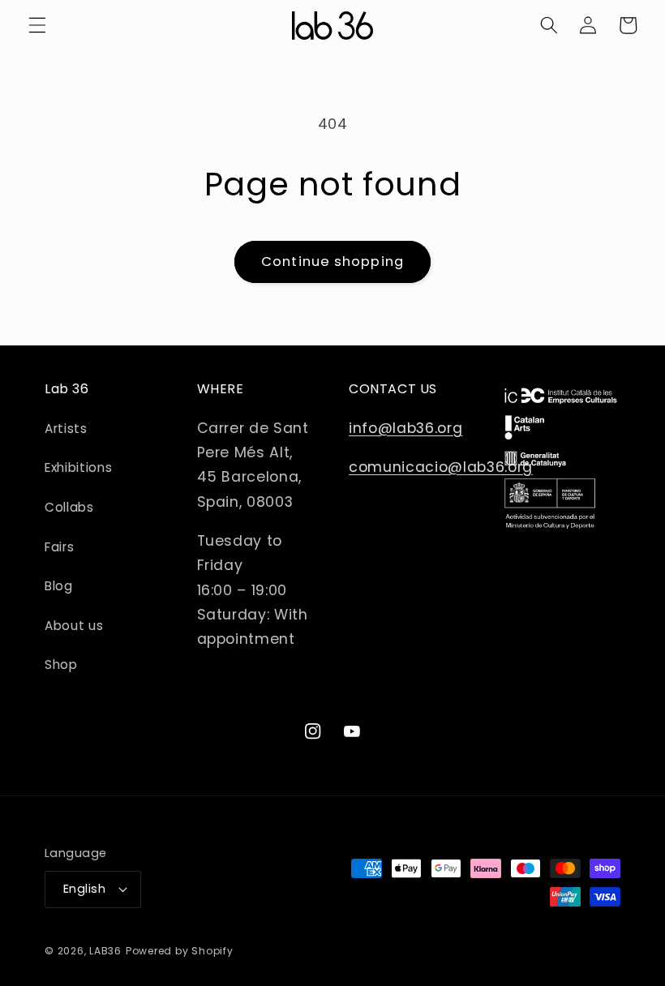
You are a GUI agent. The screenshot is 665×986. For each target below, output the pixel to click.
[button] (37, 25)
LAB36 (105, 951)
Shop (61, 664)
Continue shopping (332, 261)
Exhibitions (78, 467)
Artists (66, 428)
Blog (59, 585)
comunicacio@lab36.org (441, 467)
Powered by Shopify (180, 951)
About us (74, 625)
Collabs (69, 507)
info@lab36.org (405, 428)
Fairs (59, 546)
